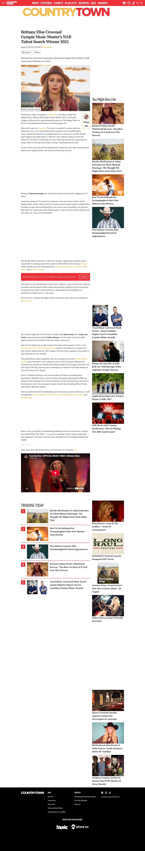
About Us (50, 796)
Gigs (93, 3)
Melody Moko (26, 397)
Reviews (84, 3)
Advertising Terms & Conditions (57, 812)
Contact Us (77, 804)
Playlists (71, 3)
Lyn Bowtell (79, 394)
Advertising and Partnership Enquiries (85, 796)
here (75, 450)
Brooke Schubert (38, 269)
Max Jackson (26, 301)
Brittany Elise (52, 114)
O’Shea (83, 264)
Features (46, 3)
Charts (58, 3)
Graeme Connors (52, 394)
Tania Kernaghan (66, 394)
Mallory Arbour (47, 47)
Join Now (84, 277)
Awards (103, 3)
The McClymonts (62, 266)
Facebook (42, 128)
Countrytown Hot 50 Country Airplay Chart (38, 348)
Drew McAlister (76, 266)
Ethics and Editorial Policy (55, 808)
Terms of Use (51, 804)
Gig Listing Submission (80, 800)
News (35, 3)
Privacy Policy (52, 800)
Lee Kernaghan (38, 394)
